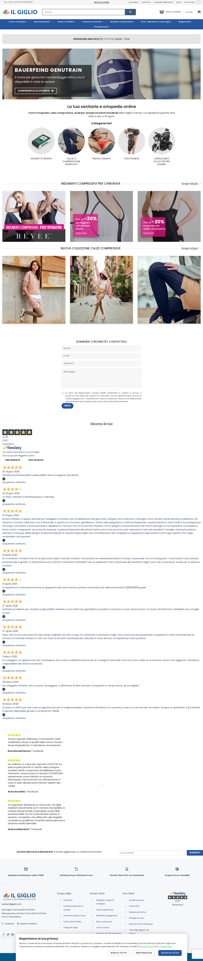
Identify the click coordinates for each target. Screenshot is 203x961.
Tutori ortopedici (17, 21)
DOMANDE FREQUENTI (163, 2)
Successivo (36, 460)
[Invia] (130, 12)
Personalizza (144, 952)
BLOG (178, 2)
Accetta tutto (170, 952)
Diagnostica (184, 21)
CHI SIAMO (133, 2)
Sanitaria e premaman (121, 21)
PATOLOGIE (189, 2)
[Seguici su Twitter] (8, 934)
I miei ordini (134, 906)
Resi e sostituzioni (104, 921)
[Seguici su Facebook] (198, 2)
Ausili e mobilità (66, 21)
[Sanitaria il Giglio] (19, 12)
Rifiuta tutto (119, 952)
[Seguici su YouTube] (12, 934)
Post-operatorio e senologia (155, 21)
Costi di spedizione (105, 909)
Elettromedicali (41, 21)
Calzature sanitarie (92, 21)
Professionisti (101, 26)
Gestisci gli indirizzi (137, 912)
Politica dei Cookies (72, 921)
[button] (189, 12)
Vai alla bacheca (136, 900)
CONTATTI (146, 2)
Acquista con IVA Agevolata (108, 933)
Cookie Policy (165, 946)
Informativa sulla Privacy (74, 915)
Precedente (12, 460)
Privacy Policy (147, 946)
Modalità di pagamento (107, 915)
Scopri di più (189, 184)
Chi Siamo (67, 900)
